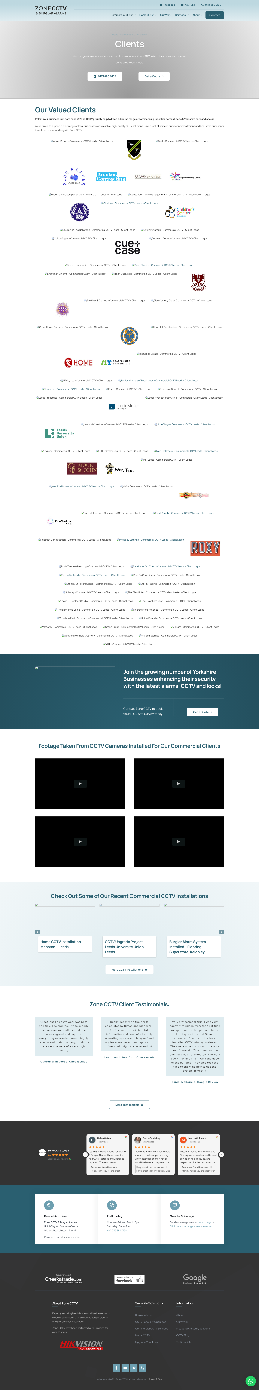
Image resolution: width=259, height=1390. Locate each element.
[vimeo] (133, 1359)
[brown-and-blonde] (148, 167)
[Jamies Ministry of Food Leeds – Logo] (158, 380)
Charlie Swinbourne (108, 1130)
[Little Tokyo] (185, 424)
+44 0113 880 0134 (117, 1222)
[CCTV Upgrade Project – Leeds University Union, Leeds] (65, 924)
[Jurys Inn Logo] (71, 389)
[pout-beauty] (183, 513)
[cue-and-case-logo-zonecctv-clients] (127, 238)
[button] (37, 932)
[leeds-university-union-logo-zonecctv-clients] (59, 424)
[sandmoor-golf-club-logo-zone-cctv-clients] (165, 566)
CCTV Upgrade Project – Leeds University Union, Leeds (60, 946)
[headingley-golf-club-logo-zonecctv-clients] (129, 326)
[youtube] (125, 1359)
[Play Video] (80, 784)
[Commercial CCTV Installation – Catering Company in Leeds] (194, 924)
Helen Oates (195, 1130)
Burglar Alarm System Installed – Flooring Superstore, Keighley (123, 946)
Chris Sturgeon (151, 1130)
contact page (203, 1214)
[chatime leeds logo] (129, 203)
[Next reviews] (221, 1146)
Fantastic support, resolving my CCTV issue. (151, 1145)
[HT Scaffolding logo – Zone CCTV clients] (115, 353)
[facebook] (116, 1359)
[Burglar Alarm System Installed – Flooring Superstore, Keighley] (129, 924)
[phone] (142, 1359)
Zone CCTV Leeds (58, 1142)
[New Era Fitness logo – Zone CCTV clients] (81, 486)
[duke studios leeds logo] (163, 265)
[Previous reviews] (85, 1146)
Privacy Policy (155, 1371)
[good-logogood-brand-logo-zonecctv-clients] (62, 300)
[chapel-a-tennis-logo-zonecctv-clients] (79, 203)
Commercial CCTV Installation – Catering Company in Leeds (188, 946)
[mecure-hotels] (186, 451)
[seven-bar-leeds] (92, 575)
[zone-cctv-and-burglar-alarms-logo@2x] (51, 6)
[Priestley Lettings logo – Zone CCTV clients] (150, 539)
